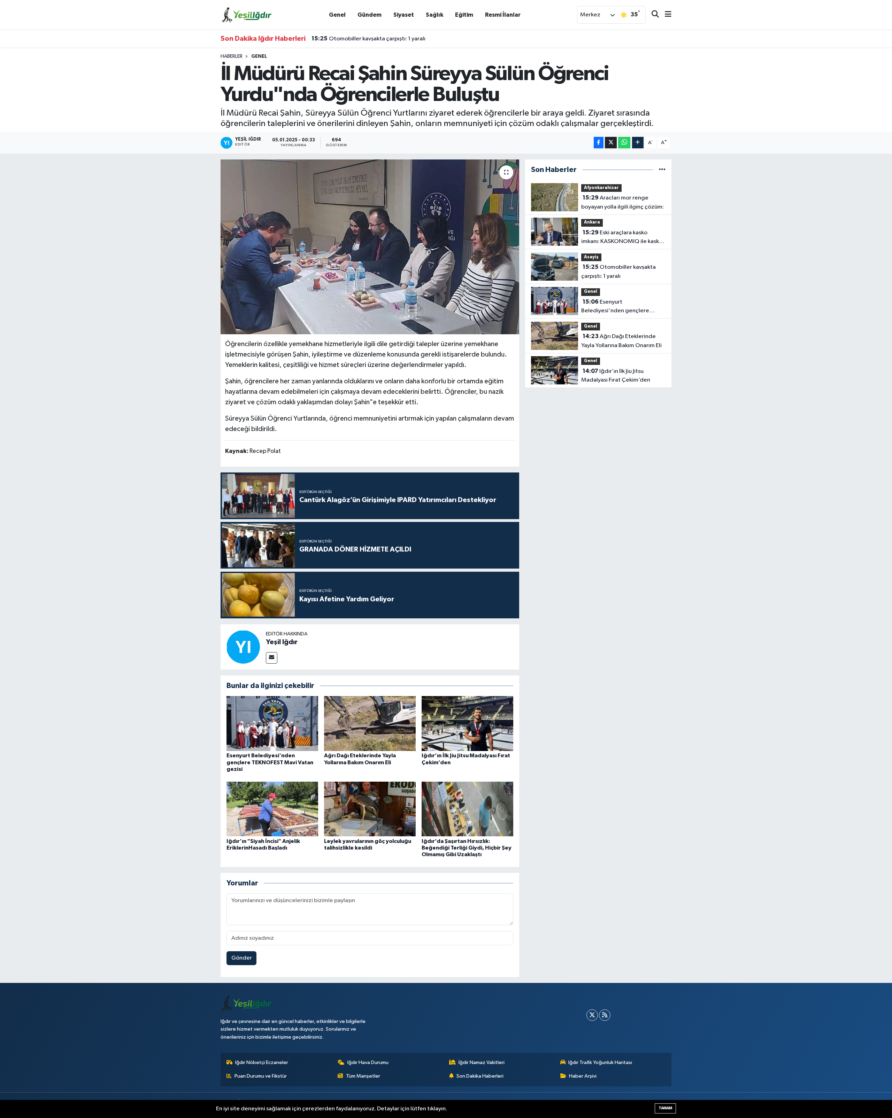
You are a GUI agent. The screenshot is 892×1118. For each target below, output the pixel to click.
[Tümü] (662, 170)
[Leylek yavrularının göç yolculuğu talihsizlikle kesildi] (370, 809)
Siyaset (403, 15)
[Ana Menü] (665, 14)
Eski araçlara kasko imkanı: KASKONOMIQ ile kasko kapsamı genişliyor (621, 237)
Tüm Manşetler (363, 1076)
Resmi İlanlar (503, 15)
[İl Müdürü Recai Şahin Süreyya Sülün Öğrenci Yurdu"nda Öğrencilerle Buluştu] (370, 246)
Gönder (241, 958)
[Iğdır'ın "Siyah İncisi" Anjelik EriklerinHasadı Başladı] (272, 809)
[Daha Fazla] (638, 142)
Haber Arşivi (583, 1076)
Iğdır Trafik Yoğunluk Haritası (600, 1062)
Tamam (665, 1108)
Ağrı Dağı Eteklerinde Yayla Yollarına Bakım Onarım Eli (621, 341)
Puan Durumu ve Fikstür (260, 1076)
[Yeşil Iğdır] (243, 647)
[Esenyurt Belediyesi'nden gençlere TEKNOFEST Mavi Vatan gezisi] (272, 723)
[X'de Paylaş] (611, 142)
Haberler (232, 56)
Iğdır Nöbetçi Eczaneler (261, 1062)
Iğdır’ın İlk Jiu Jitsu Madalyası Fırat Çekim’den (615, 375)
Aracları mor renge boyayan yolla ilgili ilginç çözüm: (622, 202)
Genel (337, 15)
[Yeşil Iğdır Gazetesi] (247, 14)
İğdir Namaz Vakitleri (482, 1062)
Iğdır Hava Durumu (368, 1062)
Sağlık (434, 15)
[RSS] (604, 1015)
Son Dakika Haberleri (479, 1076)
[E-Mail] (271, 658)
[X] (592, 1015)
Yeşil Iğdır (282, 642)
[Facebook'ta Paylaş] (598, 142)
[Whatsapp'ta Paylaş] (624, 142)
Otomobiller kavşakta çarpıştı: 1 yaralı (368, 39)
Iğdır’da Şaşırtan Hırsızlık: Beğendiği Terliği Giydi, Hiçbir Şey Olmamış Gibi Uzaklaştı (467, 847)
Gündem (369, 15)
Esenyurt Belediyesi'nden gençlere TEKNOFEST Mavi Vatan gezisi (269, 762)
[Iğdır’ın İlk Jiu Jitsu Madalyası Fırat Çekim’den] (467, 723)
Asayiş (591, 257)
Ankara (592, 222)
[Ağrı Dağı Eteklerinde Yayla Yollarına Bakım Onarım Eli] (370, 723)
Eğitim (464, 15)
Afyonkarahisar (601, 188)
